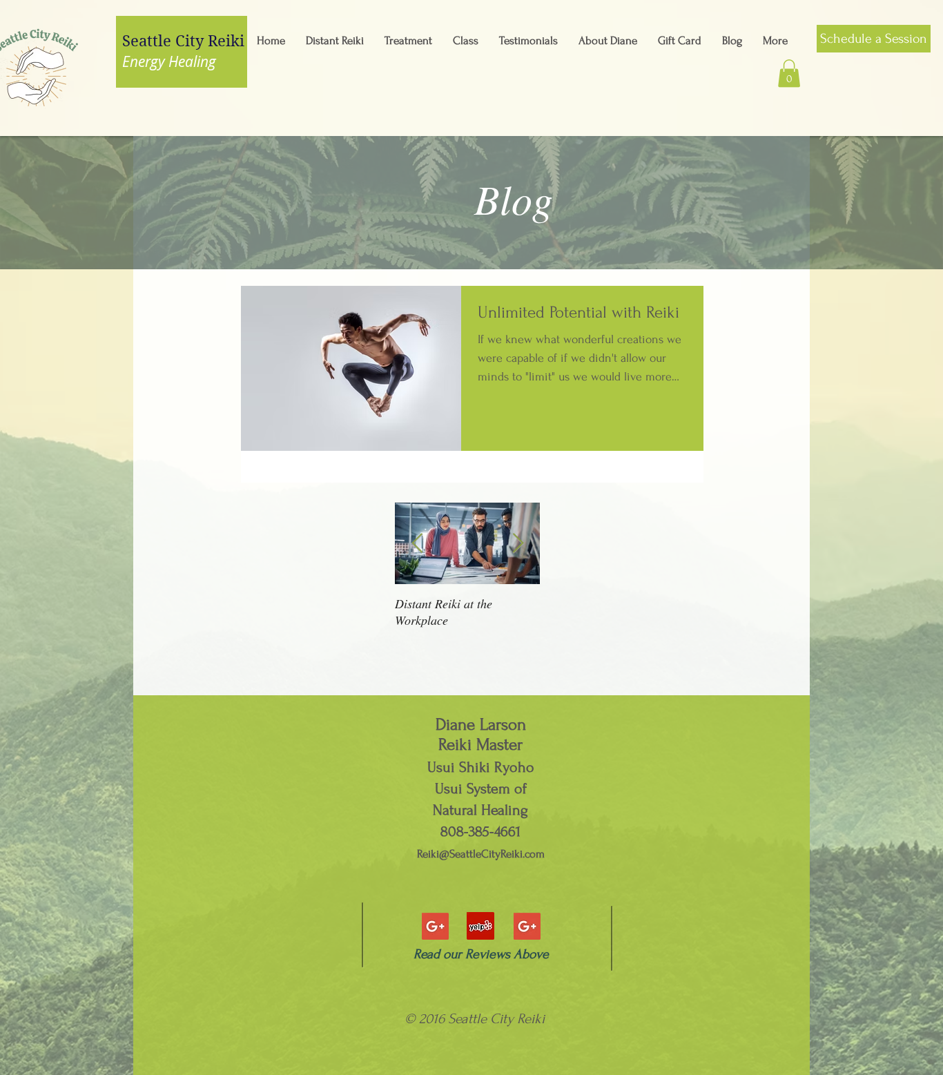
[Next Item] (518, 543)
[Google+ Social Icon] (435, 926)
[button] (789, 73)
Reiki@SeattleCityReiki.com (481, 853)
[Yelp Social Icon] (480, 926)
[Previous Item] (417, 543)
